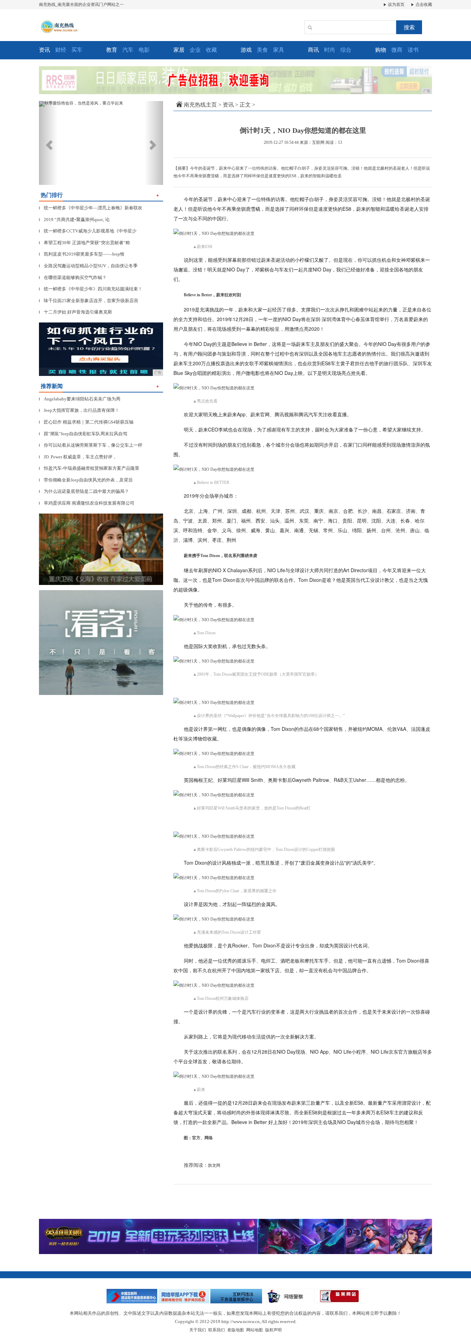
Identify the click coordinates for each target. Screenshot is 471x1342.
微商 (396, 50)
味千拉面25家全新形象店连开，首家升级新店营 (88, 300)
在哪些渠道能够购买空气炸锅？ (73, 277)
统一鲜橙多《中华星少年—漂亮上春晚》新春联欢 (90, 207)
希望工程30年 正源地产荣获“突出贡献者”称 (84, 242)
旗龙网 (214, 1165)
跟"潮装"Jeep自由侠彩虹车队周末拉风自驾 (83, 433)
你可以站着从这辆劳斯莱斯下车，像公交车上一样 (90, 445)
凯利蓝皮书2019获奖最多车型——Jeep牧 (81, 254)
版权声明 (273, 1330)
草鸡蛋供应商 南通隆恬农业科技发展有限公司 (86, 503)
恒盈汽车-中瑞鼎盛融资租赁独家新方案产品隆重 (89, 468)
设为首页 (395, 4)
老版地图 (235, 1330)
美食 (262, 50)
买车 (76, 50)
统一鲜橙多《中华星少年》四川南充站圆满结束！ (90, 288)
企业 (195, 50)
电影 (144, 50)
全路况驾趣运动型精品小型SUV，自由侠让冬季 (88, 265)
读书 (413, 50)
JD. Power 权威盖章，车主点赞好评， (78, 456)
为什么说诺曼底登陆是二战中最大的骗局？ (84, 491)
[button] (48, 143)
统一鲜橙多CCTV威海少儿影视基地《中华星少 (88, 230)
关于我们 (197, 1330)
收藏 (211, 50)
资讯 (228, 105)
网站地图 (254, 1330)
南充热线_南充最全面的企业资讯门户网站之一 (81, 4)
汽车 (127, 50)
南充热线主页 (200, 105)
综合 (345, 50)
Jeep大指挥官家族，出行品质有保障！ (79, 410)
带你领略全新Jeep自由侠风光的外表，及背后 (86, 480)
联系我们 (216, 1330)
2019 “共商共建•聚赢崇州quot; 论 (74, 219)
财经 (60, 50)
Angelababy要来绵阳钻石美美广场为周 (79, 398)
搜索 (409, 27)
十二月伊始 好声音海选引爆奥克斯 (75, 312)
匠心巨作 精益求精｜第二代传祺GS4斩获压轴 (86, 422)
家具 (278, 50)
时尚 (329, 50)
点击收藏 (423, 4)
